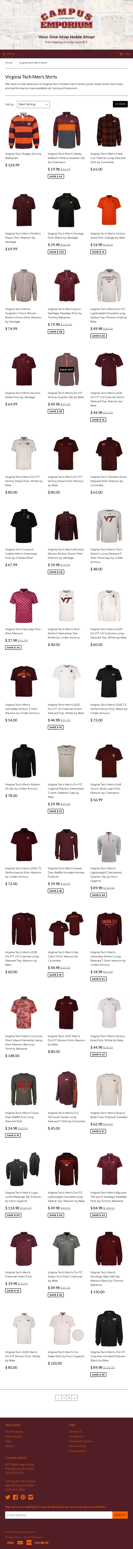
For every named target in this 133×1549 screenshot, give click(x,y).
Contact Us (76, 1436)
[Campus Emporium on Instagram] (30, 1498)
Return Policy (78, 1446)
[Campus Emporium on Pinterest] (23, 1498)
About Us (75, 1431)
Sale (8, 1441)
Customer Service (80, 1441)
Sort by (9, 104)
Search (9, 1446)
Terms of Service (33, 1537)
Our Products (14, 1431)
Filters (120, 104)
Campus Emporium (24, 1532)
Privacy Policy (13, 1537)
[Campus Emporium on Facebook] (15, 1498)
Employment (78, 1451)
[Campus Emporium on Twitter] (7, 1498)
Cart (127, 54)
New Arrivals (13, 1436)
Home (8, 62)
